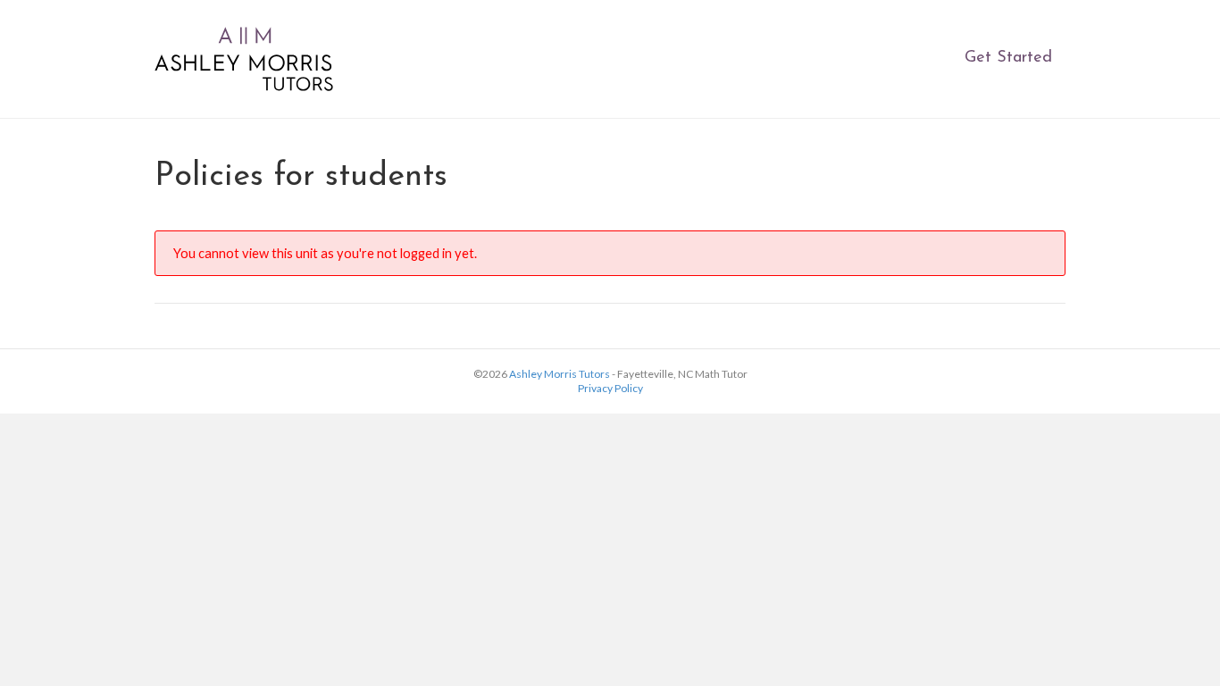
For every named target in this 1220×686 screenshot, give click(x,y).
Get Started (1008, 58)
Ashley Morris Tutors (559, 374)
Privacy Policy (610, 388)
